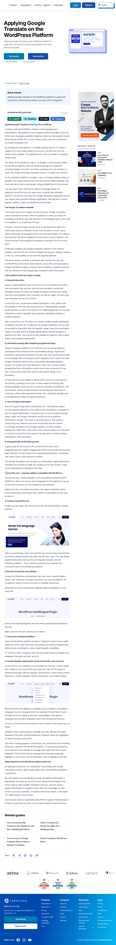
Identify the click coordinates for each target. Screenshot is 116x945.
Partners (63, 907)
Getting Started (84, 904)
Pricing (38, 5)
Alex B (22, 83)
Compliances (102, 910)
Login (75, 5)
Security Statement (104, 920)
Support (46, 5)
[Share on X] (13, 855)
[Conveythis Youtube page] (30, 940)
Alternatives (83, 917)
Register (88, 5)
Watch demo (20, 926)
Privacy (100, 904)
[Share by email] (37, 855)
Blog (27, 83)
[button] (105, 5)
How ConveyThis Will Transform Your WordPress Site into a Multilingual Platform (20, 826)
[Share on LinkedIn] (25, 855)
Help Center (83, 907)
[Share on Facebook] (19, 855)
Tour (43, 926)
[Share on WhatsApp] (31, 855)
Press (62, 914)
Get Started (21, 919)
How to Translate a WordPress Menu (53, 840)
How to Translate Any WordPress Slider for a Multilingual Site (50, 826)
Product (13, 5)
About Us (63, 904)
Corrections (101, 927)
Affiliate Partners (66, 910)
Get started (14, 56)
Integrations (25, 5)
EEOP (99, 914)
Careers (63, 917)
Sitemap (63, 920)
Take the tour (38, 56)
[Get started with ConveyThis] (96, 116)
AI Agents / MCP (47, 917)
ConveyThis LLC (106, 940)
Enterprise (58, 5)
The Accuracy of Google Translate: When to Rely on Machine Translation (18, 841)
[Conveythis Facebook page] (18, 940)
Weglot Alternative (86, 914)
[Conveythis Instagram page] (24, 940)
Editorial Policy (102, 924)
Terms (99, 907)
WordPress (39, 124)
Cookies (100, 917)
